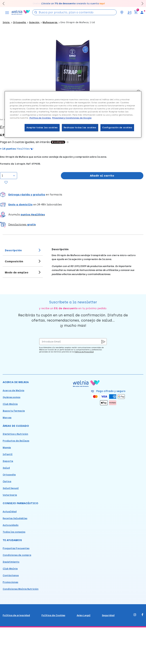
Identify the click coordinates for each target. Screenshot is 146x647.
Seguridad (108, 615)
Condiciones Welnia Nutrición (20, 589)
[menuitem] (141, 12)
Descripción (13, 250)
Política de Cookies (53, 615)
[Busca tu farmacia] (121, 12)
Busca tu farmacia (14, 410)
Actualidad (10, 511)
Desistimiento (11, 562)
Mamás (7, 447)
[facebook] (142, 615)
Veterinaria (10, 495)
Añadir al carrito (102, 175)
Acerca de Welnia (13, 390)
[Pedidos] (129, 12)
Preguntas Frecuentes (16, 548)
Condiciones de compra (17, 555)
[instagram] (135, 615)
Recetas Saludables (15, 518)
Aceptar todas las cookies (42, 127)
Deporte (8, 461)
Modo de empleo (16, 272)
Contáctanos (11, 575)
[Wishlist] (6, 182)
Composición (14, 261)
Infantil (7, 454)
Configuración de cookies (117, 127)
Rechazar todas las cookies (80, 127)
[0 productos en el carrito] (136, 12)
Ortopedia (19, 22)
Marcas (7, 417)
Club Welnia (10, 404)
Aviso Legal (83, 615)
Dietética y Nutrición (15, 434)
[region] (73, 114)
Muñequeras (50, 22)
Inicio (6, 22)
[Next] (140, 3)
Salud (6, 468)
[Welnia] (21, 12)
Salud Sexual (11, 488)
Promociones (10, 582)
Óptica (7, 481)
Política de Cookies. (40, 118)
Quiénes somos (11, 397)
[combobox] (74, 12)
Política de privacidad (16, 615)
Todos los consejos (14, 532)
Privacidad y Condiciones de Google (72, 118)
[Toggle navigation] (7, 12)
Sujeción (34, 22)
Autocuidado (11, 525)
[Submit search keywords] (35, 12)
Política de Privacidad (84, 352)
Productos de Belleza (16, 440)
